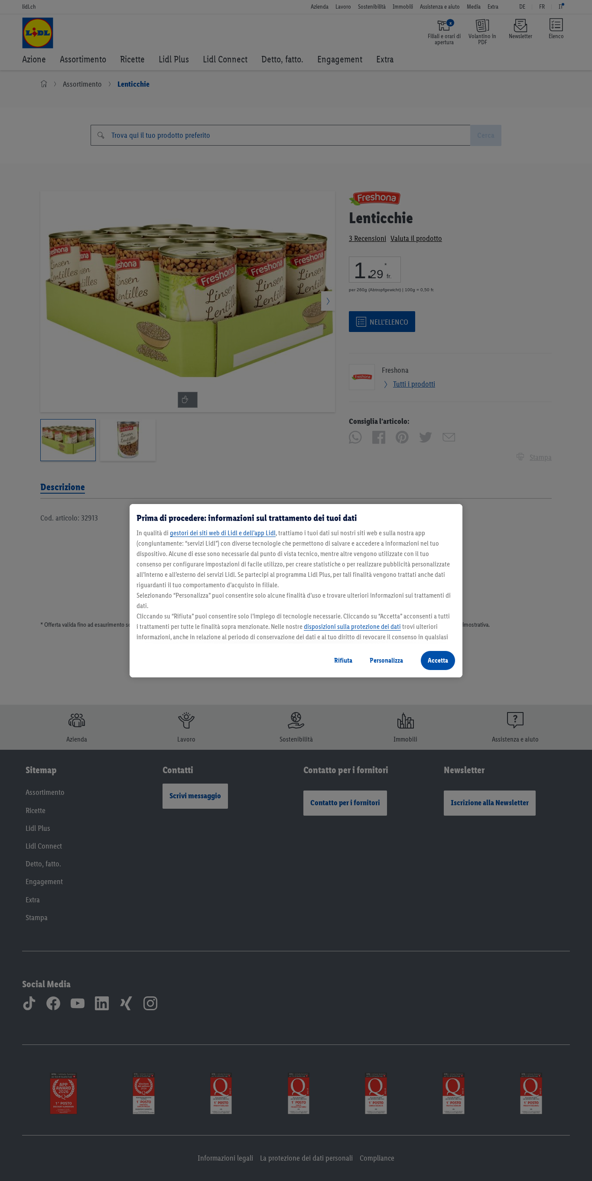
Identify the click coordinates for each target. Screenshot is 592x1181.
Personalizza (386, 660)
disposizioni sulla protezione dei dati (352, 626)
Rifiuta (343, 660)
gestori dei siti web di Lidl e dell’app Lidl (223, 533)
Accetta (438, 660)
